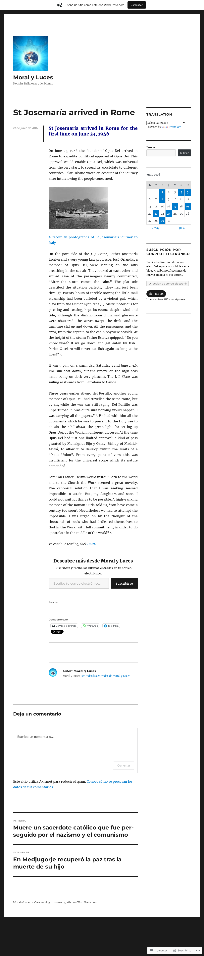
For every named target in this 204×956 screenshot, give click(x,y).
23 (168, 213)
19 (187, 206)
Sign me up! (156, 293)
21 (156, 213)
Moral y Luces (33, 77)
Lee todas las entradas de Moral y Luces (105, 676)
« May (155, 228)
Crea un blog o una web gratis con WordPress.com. (66, 902)
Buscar (150, 147)
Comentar (123, 765)
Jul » (182, 228)
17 (175, 206)
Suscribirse (124, 583)
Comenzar (137, 4)
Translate (175, 127)
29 (162, 221)
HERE (91, 544)
